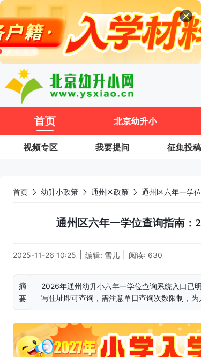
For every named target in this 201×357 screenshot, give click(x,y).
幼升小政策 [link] (59, 191)
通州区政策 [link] (110, 191)
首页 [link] (20, 191)
